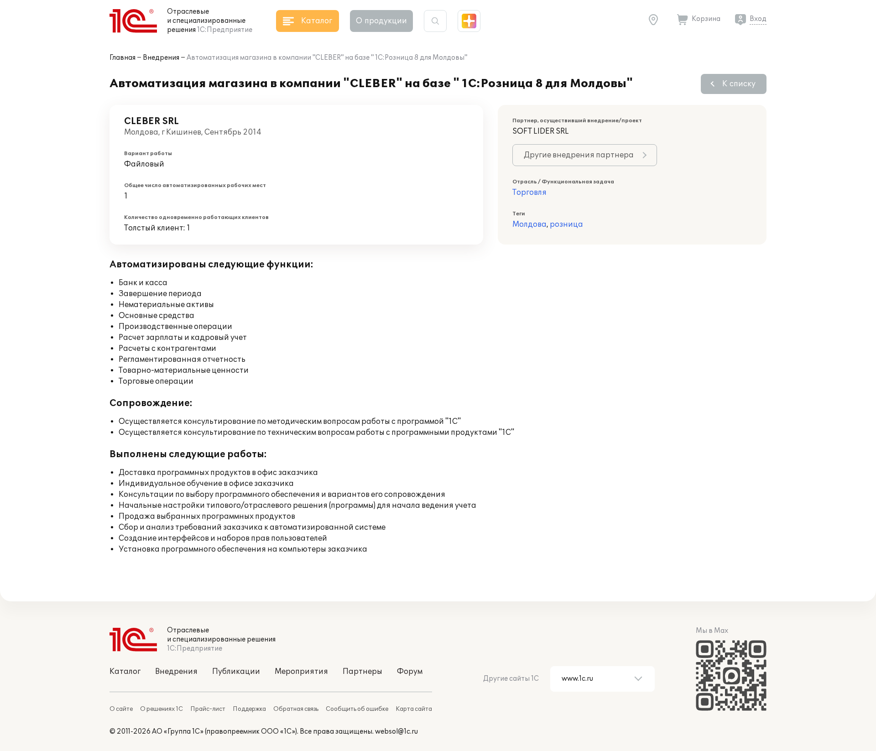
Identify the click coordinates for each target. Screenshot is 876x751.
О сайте (121, 709)
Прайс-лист (207, 709)
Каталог (125, 671)
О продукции (381, 21)
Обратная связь (295, 709)
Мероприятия (301, 671)
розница (566, 224)
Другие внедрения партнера (579, 155)
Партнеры (362, 671)
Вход (758, 19)
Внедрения (161, 58)
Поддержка (249, 709)
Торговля (529, 192)
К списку (739, 84)
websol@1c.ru (396, 731)
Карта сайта (414, 709)
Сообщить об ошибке (357, 709)
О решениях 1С (161, 709)
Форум (409, 671)
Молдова (529, 224)
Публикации (236, 671)
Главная (123, 58)
